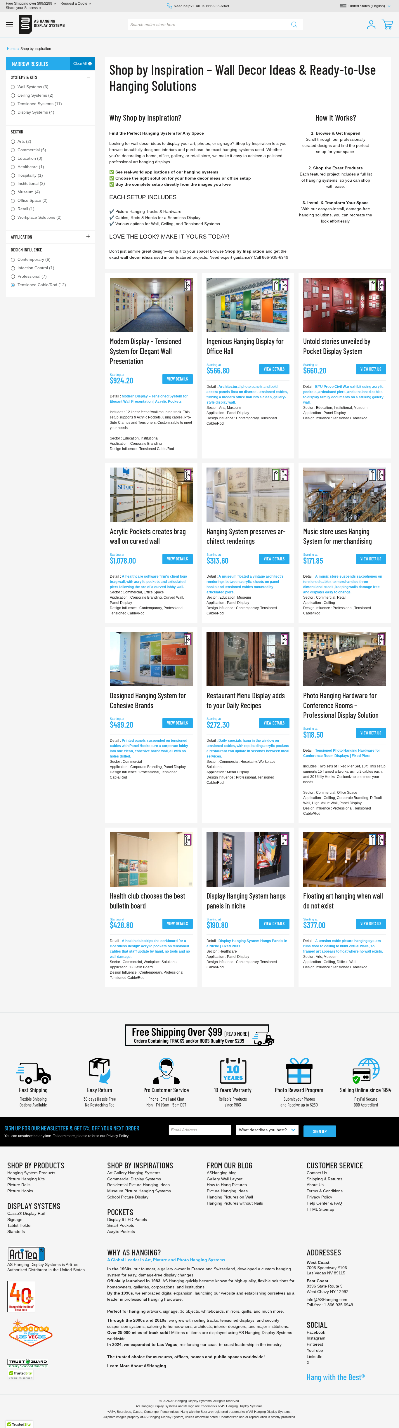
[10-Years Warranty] (232, 1070)
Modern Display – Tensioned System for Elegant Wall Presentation (145, 350)
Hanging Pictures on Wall (230, 1197)
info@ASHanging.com (327, 1299)
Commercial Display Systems (134, 1179)
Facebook (316, 1332)
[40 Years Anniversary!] (21, 1296)
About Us (315, 1184)
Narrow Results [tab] (30, 63)
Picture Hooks (20, 1191)
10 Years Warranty (232, 1089)
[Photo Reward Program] (299, 1070)
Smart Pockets (120, 1225)
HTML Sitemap (320, 1209)
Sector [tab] (17, 131)
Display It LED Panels (127, 1219)
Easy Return (99, 1089)
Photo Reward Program (299, 1089)
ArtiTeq (72, 1264)
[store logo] (42, 24)
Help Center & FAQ (324, 1203)
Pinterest (315, 1344)
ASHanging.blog (222, 1172)
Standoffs (16, 1231)
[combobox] (215, 24)
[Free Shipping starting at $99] (199, 1035)
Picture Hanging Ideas (227, 1191)
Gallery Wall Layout (224, 1179)
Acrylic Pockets (121, 1231)
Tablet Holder (19, 1225)
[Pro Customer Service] (166, 1070)
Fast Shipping (33, 1089)
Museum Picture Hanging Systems (139, 1191)
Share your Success (22, 8)
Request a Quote (73, 3)
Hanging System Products (31, 1172)
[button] (371, 24)
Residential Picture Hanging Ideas (138, 1184)
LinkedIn (314, 1356)
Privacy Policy (117, 1136)
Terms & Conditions (325, 1191)
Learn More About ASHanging (136, 1365)
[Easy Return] (99, 1070)
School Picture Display (127, 1197)
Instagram (316, 1338)
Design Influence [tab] (26, 249)
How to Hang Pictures (227, 1184)
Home (12, 49)
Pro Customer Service (166, 1089)
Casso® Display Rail (26, 1213)
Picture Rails (18, 1184)
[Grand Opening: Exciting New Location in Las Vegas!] (30, 1332)
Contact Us (317, 1172)
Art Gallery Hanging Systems (133, 1172)
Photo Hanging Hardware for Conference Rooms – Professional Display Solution (341, 705)
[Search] (294, 24)
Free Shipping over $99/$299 (29, 3)
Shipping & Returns (324, 1179)
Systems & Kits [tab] (24, 77)
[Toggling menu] (9, 24)
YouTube (315, 1350)
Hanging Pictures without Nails (235, 1203)
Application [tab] (21, 236)
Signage (14, 1219)
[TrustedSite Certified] (20, 1375)
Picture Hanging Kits (26, 1179)
